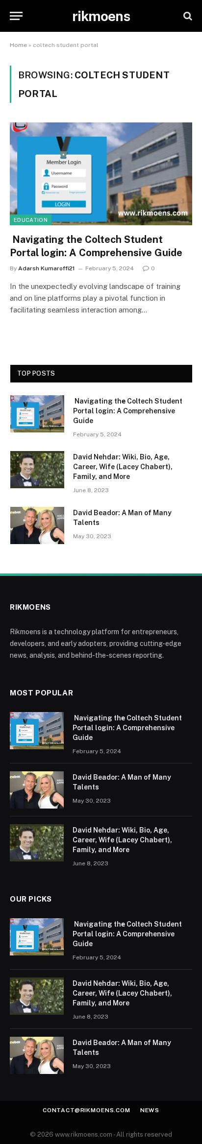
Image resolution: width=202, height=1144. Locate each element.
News (149, 1110)
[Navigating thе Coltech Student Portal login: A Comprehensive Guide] (101, 173)
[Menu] (16, 16)
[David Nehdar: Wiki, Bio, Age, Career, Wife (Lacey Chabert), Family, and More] (37, 469)
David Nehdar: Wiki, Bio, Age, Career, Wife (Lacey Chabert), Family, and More (123, 466)
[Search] (186, 16)
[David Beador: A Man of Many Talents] (37, 525)
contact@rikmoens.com (86, 1110)
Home (18, 45)
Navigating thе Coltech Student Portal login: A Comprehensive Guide (127, 411)
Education (31, 220)
